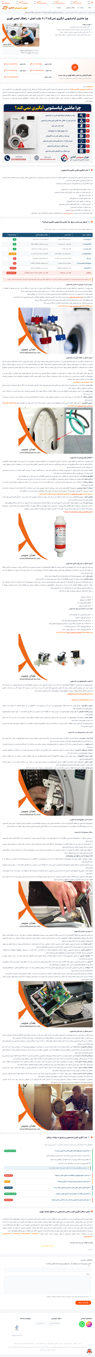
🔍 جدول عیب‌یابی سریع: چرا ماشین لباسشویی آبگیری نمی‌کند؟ (73, 30)
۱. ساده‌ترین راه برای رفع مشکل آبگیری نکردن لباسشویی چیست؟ (48, 1151)
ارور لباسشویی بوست (75, 306)
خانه (89, 8)
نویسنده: (35, 50)
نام (89, 1266)
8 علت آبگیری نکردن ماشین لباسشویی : (79, 27)
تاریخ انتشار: (34, 53)
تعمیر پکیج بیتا (68, 1344)
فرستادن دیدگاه (83, 1303)
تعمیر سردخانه (77, 1344)
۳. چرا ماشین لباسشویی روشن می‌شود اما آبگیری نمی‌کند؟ (48, 1182)
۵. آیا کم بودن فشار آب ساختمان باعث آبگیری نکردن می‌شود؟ (48, 1194)
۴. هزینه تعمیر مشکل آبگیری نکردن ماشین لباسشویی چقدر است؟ (48, 1188)
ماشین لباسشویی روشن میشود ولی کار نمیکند (78, 512)
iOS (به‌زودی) (40, 1323)
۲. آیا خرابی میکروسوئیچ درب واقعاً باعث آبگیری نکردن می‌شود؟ (48, 1175)
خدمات (81, 8)
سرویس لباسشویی (77, 494)
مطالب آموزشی (70, 8)
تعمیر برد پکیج (58, 1344)
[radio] (52, 1246)
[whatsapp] (82, 1324)
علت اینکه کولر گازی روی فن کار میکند (24, 1344)
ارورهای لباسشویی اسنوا (74, 632)
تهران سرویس (91, 13)
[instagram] (89, 1324)
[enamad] (17, 1328)
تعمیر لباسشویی (68, 213)
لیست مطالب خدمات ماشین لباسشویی (75, 13)
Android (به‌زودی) (54, 1323)
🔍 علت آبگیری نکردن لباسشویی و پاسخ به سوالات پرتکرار (75, 32)
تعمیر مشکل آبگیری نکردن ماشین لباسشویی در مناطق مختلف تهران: (72, 35)
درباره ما (58, 8)
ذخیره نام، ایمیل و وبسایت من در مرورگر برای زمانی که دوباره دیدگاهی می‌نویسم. (67, 1297)
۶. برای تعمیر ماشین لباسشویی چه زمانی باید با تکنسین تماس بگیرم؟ (48, 1200)
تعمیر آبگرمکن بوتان (40, 1344)
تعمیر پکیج (50, 1344)
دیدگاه (88, 1274)
